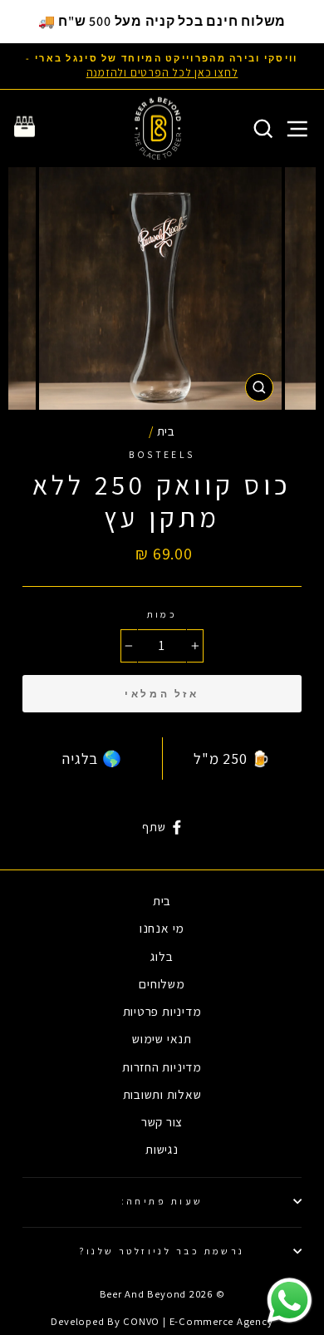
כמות (162, 614)
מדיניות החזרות (162, 1066)
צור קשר (162, 1121)
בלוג (161, 956)
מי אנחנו (162, 927)
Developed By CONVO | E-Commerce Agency (161, 1321)
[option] (162, 66)
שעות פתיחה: (162, 1201)
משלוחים (161, 983)
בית (166, 430)
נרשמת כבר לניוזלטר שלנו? (162, 1250)
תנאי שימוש (162, 1038)
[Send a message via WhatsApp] (289, 1300)
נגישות (162, 1148)
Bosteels (162, 454)
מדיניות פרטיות (162, 1010)
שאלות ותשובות (162, 1094)
